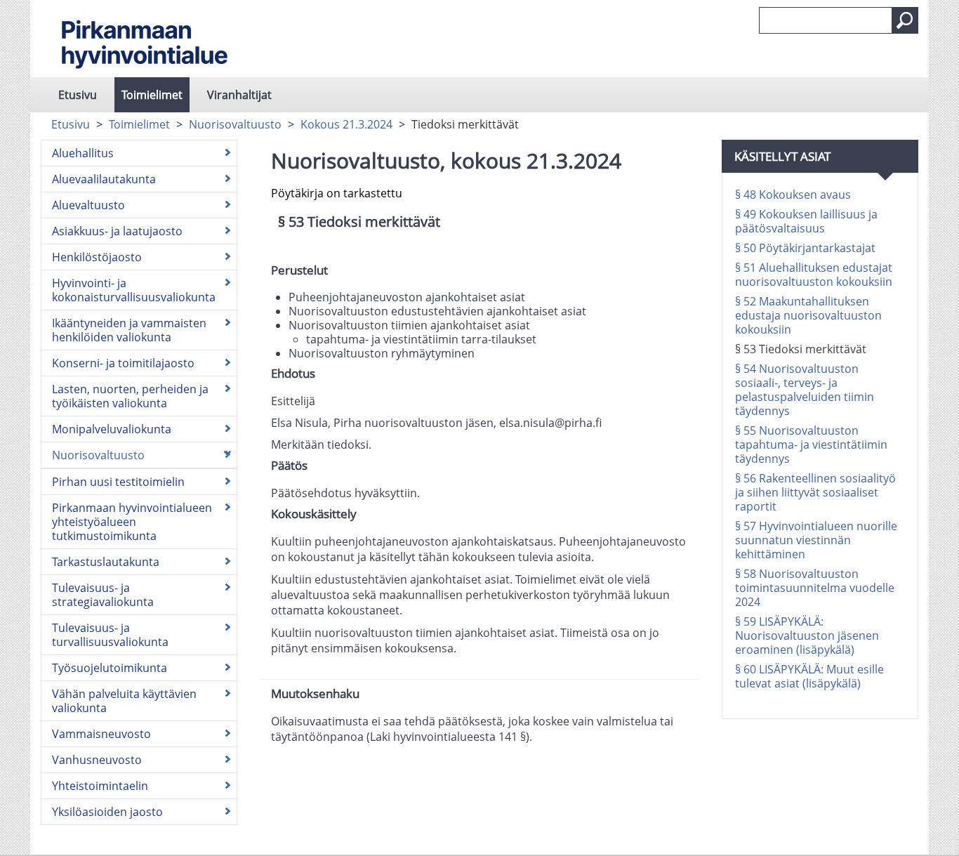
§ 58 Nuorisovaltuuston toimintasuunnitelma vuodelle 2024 (814, 588)
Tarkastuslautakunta (105, 561)
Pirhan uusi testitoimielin (118, 481)
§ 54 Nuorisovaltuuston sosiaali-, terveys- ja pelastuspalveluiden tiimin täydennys (804, 390)
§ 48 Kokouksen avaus (793, 194)
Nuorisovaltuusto (235, 124)
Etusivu (77, 95)
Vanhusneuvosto (97, 760)
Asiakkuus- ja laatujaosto (117, 231)
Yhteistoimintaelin (100, 786)
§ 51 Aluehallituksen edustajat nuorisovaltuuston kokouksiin (813, 275)
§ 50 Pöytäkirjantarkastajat (805, 248)
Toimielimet (152, 95)
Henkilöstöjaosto (97, 257)
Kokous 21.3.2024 (346, 124)
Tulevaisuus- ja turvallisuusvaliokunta (110, 635)
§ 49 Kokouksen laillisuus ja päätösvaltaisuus (806, 221)
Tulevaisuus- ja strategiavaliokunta (103, 595)
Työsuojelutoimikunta (109, 668)
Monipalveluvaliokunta (111, 429)
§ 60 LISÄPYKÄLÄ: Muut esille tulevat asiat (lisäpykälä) (809, 676)
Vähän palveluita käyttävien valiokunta (124, 701)
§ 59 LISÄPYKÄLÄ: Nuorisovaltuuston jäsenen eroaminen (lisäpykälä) (807, 635)
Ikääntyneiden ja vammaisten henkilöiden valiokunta (129, 330)
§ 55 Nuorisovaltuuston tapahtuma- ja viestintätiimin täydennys (811, 444)
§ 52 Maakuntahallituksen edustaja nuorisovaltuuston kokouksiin (808, 315)
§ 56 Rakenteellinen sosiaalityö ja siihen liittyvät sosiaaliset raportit (815, 492)
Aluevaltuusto (88, 205)
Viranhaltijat (239, 95)
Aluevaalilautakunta (104, 179)
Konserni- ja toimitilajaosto (123, 363)
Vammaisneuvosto (101, 734)
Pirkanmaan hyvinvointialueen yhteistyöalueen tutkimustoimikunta (132, 522)
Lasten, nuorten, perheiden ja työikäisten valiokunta (130, 396)
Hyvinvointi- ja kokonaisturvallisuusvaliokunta (134, 290)
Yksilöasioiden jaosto (107, 811)
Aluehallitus (83, 153)
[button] (905, 20)
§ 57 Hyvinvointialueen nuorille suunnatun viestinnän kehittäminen (816, 540)
